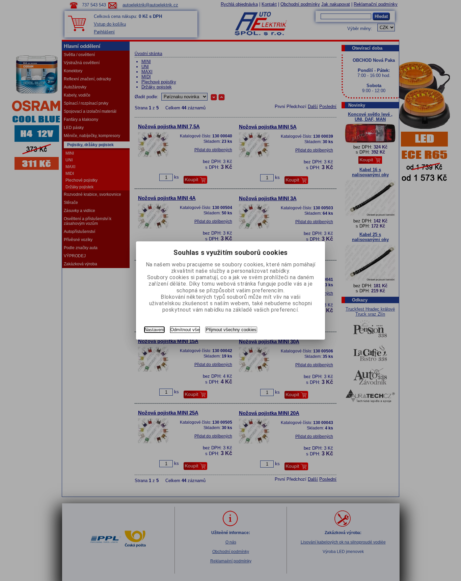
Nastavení (154, 329)
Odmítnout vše (184, 329)
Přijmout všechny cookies (231, 329)
